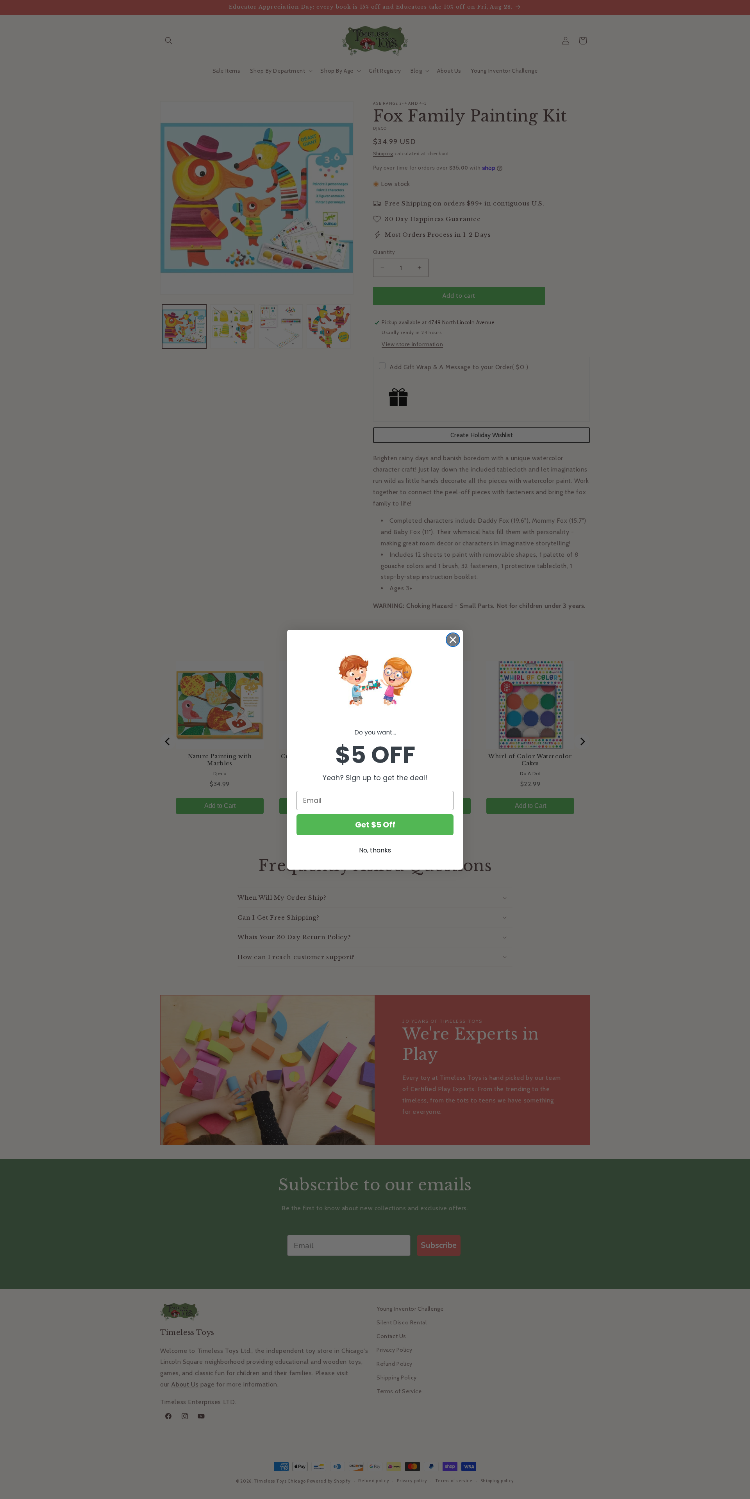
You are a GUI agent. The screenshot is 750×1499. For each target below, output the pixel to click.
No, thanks (375, 850)
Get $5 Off (375, 824)
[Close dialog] (453, 640)
